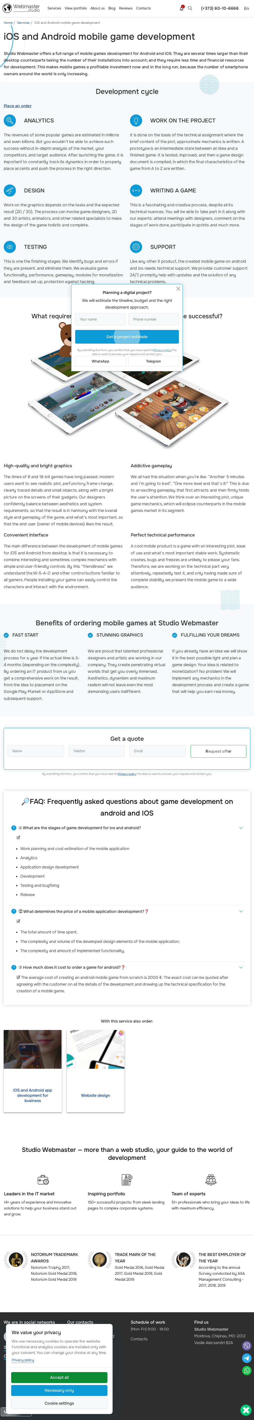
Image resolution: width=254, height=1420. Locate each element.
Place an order (18, 105)
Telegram (153, 361)
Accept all (59, 1377)
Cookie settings (59, 1403)
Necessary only (59, 1390)
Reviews (125, 8)
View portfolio (76, 8)
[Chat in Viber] (247, 1346)
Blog (111, 8)
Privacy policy (127, 774)
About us (98, 8)
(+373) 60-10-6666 (220, 8)
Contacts (143, 8)
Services (54, 8)
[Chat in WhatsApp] (247, 1371)
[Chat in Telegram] (247, 1358)
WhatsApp (100, 361)
